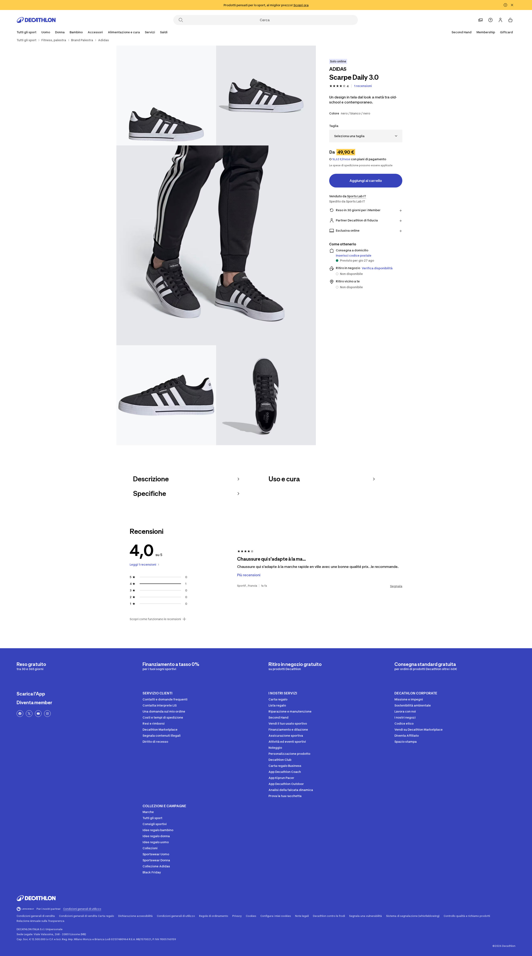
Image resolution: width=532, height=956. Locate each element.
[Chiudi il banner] (512, 5)
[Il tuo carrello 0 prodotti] (510, 20)
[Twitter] (29, 713)
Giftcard (506, 32)
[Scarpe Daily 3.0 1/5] (266, 95)
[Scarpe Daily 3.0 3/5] (216, 245)
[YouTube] (38, 713)
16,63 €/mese (341, 159)
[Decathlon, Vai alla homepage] (36, 20)
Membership (486, 32)
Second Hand (462, 32)
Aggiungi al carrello (366, 181)
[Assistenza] (490, 20)
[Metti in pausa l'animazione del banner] (505, 5)
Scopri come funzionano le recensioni (155, 619)
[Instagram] (47, 713)
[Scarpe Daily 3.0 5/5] (266, 395)
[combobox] (365, 136)
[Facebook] (20, 713)
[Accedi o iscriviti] (500, 20)
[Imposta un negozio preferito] (480, 20)
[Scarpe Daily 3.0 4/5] (166, 395)
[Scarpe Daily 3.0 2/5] (166, 95)
